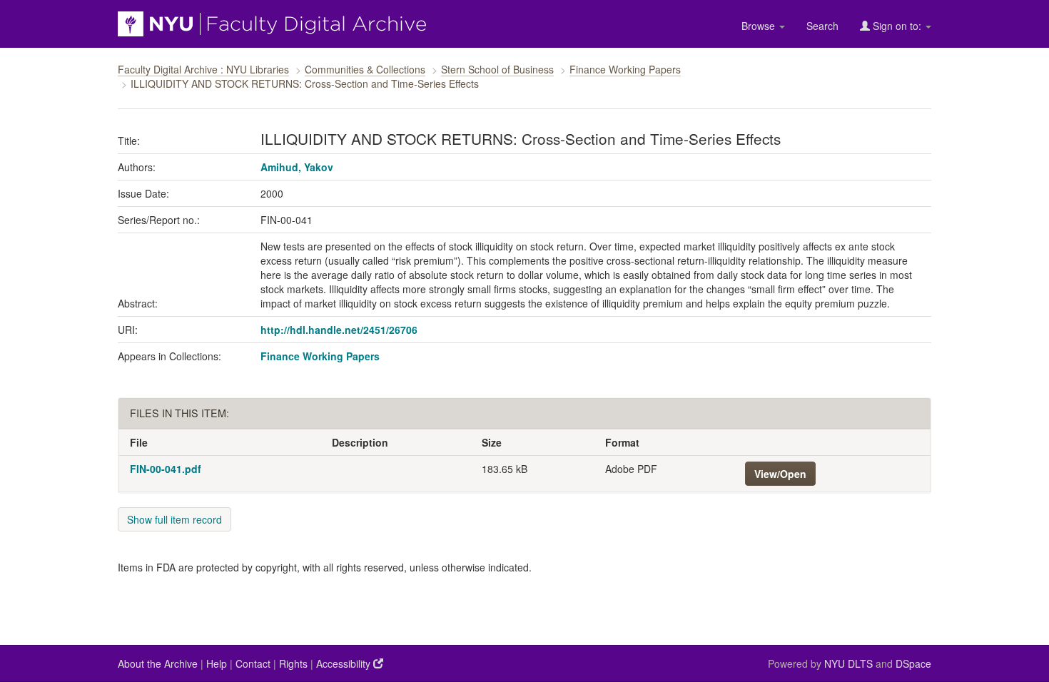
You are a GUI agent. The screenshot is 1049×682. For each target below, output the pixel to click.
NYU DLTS (848, 663)
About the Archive (158, 663)
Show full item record (174, 519)
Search (822, 26)
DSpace (913, 663)
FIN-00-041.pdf (165, 469)
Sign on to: (897, 26)
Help (216, 663)
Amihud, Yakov (296, 167)
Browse (759, 26)
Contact (252, 663)
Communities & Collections (365, 69)
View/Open (780, 474)
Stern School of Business (497, 69)
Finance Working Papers (625, 69)
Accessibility (344, 663)
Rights (293, 663)
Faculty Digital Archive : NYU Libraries (203, 69)
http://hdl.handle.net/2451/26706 (338, 329)
